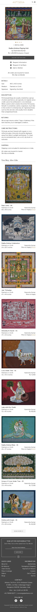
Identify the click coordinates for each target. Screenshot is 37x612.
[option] (18, 23)
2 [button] (17, 42)
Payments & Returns (28, 569)
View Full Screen (18, 45)
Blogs (3, 576)
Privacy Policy (14, 607)
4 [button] (21, 42)
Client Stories (6, 569)
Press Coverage (7, 571)
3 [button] (19, 42)
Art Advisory (5, 566)
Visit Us (33, 576)
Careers (32, 571)
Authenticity (31, 564)
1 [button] (15, 42)
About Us (4, 564)
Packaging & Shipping (28, 566)
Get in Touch (31, 573)
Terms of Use (23, 607)
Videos (4, 573)
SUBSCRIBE (19, 552)
